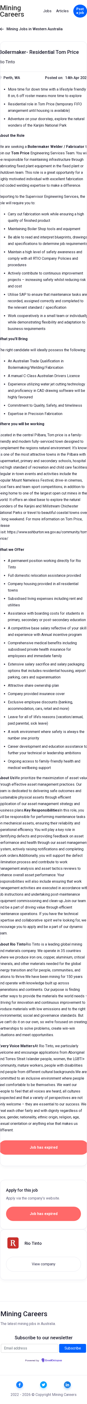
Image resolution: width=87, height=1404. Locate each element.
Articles (62, 11)
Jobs (47, 11)
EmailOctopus (53, 1360)
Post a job (80, 11)
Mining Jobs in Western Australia (31, 29)
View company (43, 1264)
